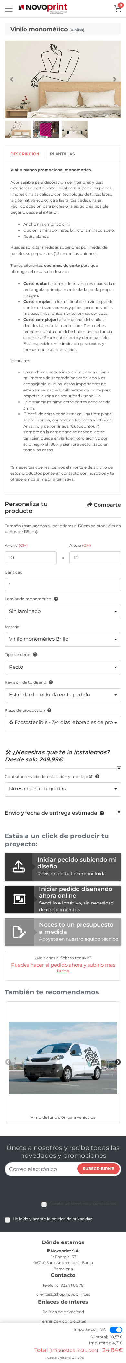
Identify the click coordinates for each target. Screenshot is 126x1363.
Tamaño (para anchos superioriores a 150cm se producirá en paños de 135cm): (63, 528)
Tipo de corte (17, 654)
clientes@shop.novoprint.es (63, 1294)
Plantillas (62, 153)
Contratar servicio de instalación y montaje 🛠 (49, 776)
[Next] (114, 79)
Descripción (24, 153)
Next (118, 1062)
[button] (100, 813)
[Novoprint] (43, 9)
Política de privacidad (63, 1312)
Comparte (107, 505)
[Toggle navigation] (8, 9)
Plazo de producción (25, 710)
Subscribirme (98, 1168)
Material (12, 626)
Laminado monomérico (28, 598)
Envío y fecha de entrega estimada (51, 813)
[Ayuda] (54, 598)
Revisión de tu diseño (25, 682)
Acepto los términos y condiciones (82, 1203)
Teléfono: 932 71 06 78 (63, 1285)
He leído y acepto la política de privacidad (53, 1218)
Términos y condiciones (63, 1321)
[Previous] (11, 79)
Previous (8, 1062)
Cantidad (14, 572)
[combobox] (63, 612)
